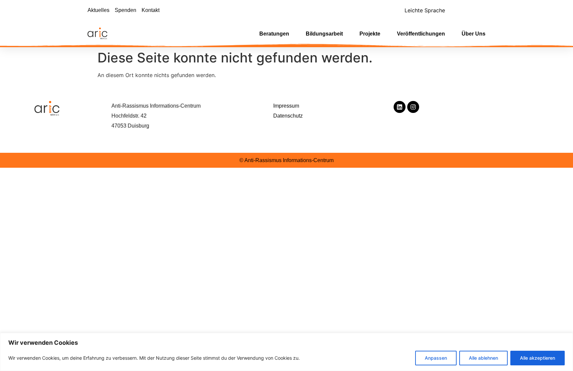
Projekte (369, 34)
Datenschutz (288, 116)
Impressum (286, 106)
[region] (286, 352)
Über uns (473, 34)
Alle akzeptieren (537, 358)
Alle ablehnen (483, 358)
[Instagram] (413, 107)
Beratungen (274, 34)
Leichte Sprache (425, 10)
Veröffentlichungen (421, 34)
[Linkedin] (400, 107)
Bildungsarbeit (324, 34)
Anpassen (436, 358)
